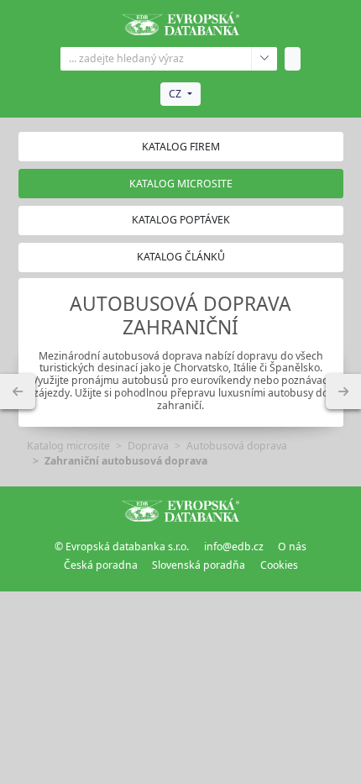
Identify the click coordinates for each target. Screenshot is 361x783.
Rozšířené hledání (264, 59)
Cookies (279, 565)
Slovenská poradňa (198, 565)
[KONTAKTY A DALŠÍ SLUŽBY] (343, 391)
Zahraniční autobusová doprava (125, 461)
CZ (175, 94)
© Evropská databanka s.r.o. (122, 546)
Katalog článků (181, 257)
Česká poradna (101, 565)
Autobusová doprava (236, 446)
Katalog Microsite (181, 183)
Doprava (148, 446)
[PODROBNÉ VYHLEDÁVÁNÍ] (17, 391)
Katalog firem (181, 146)
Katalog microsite (68, 446)
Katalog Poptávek (181, 220)
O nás (292, 546)
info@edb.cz (234, 546)
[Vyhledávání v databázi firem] (180, 510)
